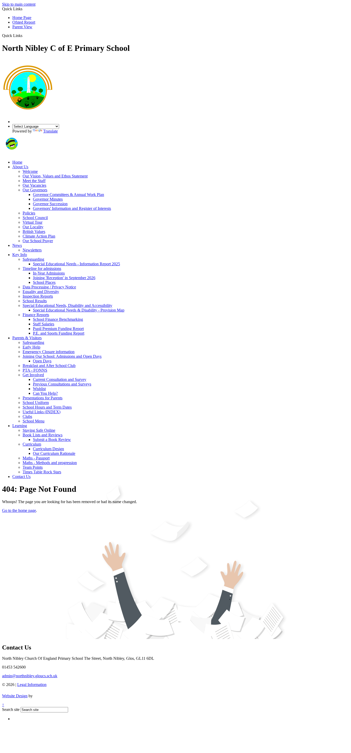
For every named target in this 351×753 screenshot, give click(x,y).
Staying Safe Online (39, 430)
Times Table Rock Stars (42, 472)
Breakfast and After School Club (49, 365)
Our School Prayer (38, 241)
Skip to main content (18, 4)
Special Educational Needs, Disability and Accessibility (67, 305)
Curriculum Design (48, 449)
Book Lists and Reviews (42, 435)
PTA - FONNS (35, 370)
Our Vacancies (34, 185)
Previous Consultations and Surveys (62, 384)
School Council (35, 217)
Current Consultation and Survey (59, 379)
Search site (11, 709)
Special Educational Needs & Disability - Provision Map (78, 310)
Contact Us (21, 476)
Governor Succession (50, 204)
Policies (29, 213)
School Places (44, 282)
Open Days (42, 361)
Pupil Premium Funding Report (58, 328)
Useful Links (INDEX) (41, 412)
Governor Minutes (48, 199)
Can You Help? (45, 393)
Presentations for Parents (42, 398)
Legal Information (32, 684)
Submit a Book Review (52, 439)
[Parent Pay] (29, 153)
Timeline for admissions (42, 268)
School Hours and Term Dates (47, 407)
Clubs (27, 416)
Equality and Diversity (41, 291)
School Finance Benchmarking (58, 319)
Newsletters (32, 250)
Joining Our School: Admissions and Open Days (62, 356)
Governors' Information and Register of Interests (72, 208)
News (17, 245)
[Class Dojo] (11, 153)
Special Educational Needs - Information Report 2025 (76, 264)
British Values (34, 231)
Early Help (31, 347)
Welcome (30, 171)
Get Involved (33, 375)
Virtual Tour (32, 222)
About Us (20, 167)
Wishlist (39, 389)
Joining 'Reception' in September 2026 (64, 278)
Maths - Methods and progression (50, 462)
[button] (24, 35)
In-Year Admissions (49, 273)
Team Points (33, 467)
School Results (35, 301)
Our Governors (35, 190)
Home (17, 162)
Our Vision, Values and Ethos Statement (55, 176)
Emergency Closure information (49, 352)
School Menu (33, 421)
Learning (19, 425)
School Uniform (36, 402)
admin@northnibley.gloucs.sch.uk (29, 676)
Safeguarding (33, 259)
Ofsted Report (23, 22)
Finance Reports (36, 315)
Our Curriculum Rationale (54, 453)
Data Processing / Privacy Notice (49, 287)
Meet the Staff (34, 180)
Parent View (22, 27)
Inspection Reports (38, 296)
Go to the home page (19, 510)
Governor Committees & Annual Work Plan (68, 194)
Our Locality (33, 227)
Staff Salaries (43, 324)
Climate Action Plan (39, 236)
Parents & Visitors (27, 338)
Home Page (21, 17)
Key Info (19, 254)
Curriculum (32, 444)
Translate (50, 131)
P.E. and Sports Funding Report (58, 333)
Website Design (14, 696)
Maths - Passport (36, 458)
